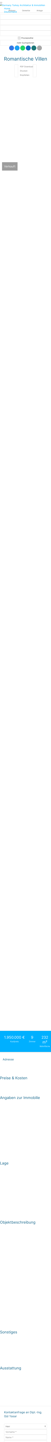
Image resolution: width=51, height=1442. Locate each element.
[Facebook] (11, 48)
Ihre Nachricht (10, 107)
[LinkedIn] (28, 48)
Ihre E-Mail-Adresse (14, 87)
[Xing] (33, 48)
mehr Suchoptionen (25, 43)
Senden (25, 138)
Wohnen (12, 10)
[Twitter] (17, 48)
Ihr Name (8, 78)
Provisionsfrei (27, 38)
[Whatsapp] (22, 48)
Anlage (40, 10)
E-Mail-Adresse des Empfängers (20, 95)
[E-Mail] (39, 48)
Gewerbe (26, 10)
